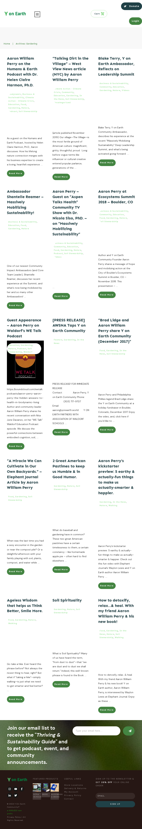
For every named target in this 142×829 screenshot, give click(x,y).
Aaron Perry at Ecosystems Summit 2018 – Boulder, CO (116, 196)
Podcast (12, 111)
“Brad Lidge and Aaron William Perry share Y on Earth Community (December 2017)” (114, 331)
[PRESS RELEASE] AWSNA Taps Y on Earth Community (69, 325)
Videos (126, 90)
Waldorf (28, 352)
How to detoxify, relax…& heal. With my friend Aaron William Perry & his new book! (116, 611)
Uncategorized (62, 102)
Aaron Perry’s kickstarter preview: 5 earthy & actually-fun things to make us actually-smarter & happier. (116, 476)
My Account (71, 792)
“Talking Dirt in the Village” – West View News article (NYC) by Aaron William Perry (70, 69)
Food (23, 104)
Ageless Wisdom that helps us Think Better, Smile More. (25, 605)
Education (13, 104)
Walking (113, 505)
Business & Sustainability (114, 83)
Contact (69, 799)
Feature (58, 340)
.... (42, 164)
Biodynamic (14, 94)
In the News (119, 502)
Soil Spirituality (67, 600)
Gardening (14, 108)
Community (68, 92)
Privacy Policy (14, 817)
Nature (25, 108)
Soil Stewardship (28, 111)
